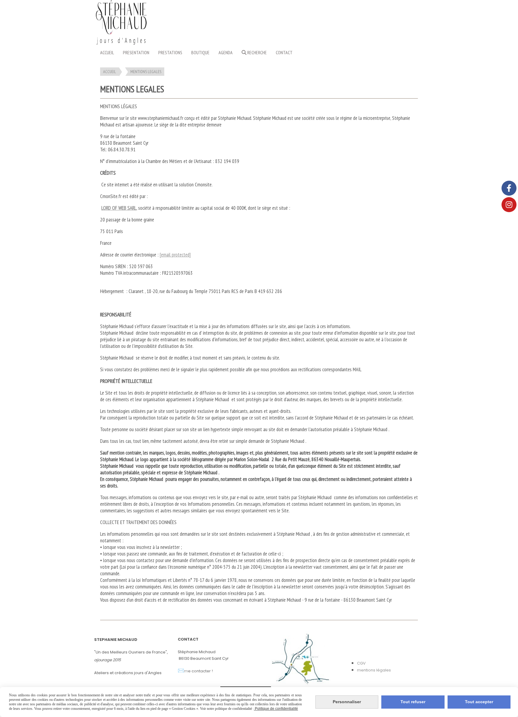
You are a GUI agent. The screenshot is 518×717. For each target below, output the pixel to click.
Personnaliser (347, 701)
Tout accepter (479, 701)
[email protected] (175, 254)
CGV (361, 663)
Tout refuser (412, 701)
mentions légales (374, 670)
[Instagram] (509, 204)
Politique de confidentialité (276, 709)
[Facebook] (509, 188)
